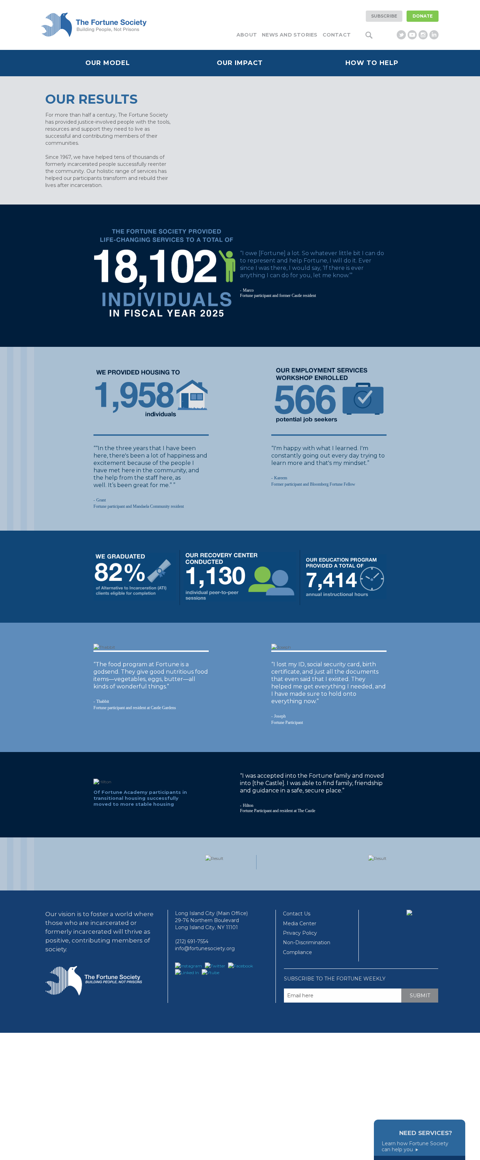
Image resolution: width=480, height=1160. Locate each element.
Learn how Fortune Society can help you (415, 1147)
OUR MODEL (107, 63)
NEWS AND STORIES (289, 35)
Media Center (299, 923)
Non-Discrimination (306, 942)
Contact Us (296, 913)
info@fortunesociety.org (205, 948)
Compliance (297, 952)
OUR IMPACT (240, 63)
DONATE (423, 16)
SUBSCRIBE (384, 16)
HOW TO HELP (371, 63)
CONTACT (337, 35)
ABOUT (246, 35)
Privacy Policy (300, 933)
